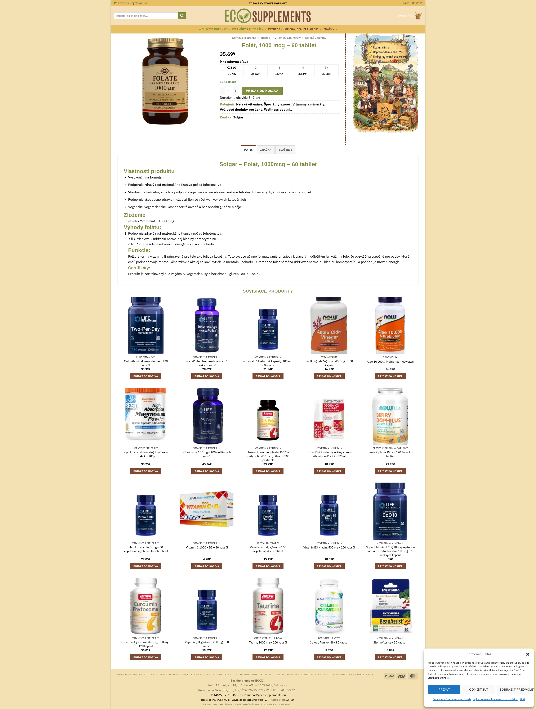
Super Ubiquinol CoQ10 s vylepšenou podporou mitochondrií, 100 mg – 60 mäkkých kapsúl (390, 551)
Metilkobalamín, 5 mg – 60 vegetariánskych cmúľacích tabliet (146, 549)
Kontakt (417, 3)
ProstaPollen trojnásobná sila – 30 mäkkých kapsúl (207, 363)
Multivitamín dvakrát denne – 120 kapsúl (146, 363)
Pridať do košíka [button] (145, 376)
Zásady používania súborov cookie (452, 699)
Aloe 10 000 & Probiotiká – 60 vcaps (390, 361)
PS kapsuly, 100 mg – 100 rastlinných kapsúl (207, 454)
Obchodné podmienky (172, 674)
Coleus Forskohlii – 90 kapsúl (329, 642)
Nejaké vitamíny (315, 38)
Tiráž (522, 699)
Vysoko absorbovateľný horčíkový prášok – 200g (146, 454)
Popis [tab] (248, 150)
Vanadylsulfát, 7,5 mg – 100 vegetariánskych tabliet (268, 549)
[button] (528, 654)
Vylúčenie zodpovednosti (254, 674)
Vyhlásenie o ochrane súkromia (353, 674)
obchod (265, 38)
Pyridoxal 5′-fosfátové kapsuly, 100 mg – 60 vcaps (268, 363)
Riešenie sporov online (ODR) (215, 699)
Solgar (238, 117)
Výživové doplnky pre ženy (241, 109)
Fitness (274, 29)
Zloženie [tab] (285, 150)
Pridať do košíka (262, 91)
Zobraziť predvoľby (515, 689)
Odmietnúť (478, 689)
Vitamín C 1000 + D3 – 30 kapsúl (207, 547)
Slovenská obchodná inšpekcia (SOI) (250, 699)
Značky (329, 29)
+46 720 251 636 (225, 695)
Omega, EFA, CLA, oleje (302, 29)
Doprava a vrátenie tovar (136, 674)
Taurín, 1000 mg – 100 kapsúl (268, 642)
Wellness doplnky (213, 29)
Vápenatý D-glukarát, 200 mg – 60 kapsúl (207, 644)
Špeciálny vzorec (277, 104)
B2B (219, 674)
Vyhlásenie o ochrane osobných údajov (495, 699)
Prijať (444, 689)
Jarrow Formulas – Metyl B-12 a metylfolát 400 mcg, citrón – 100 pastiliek (268, 456)
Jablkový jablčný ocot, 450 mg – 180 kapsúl (329, 363)
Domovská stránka (244, 38)
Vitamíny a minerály (247, 29)
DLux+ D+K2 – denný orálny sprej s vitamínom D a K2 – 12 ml (329, 454)
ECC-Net (289, 699)
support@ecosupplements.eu (266, 695)
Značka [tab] (265, 150)
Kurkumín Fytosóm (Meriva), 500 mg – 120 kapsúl (146, 644)
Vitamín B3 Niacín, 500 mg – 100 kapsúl (329, 547)
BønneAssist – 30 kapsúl (390, 642)
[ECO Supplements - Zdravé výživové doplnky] (268, 16)
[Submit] (182, 15)
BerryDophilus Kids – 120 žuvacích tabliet (390, 454)
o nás (406, 3)
